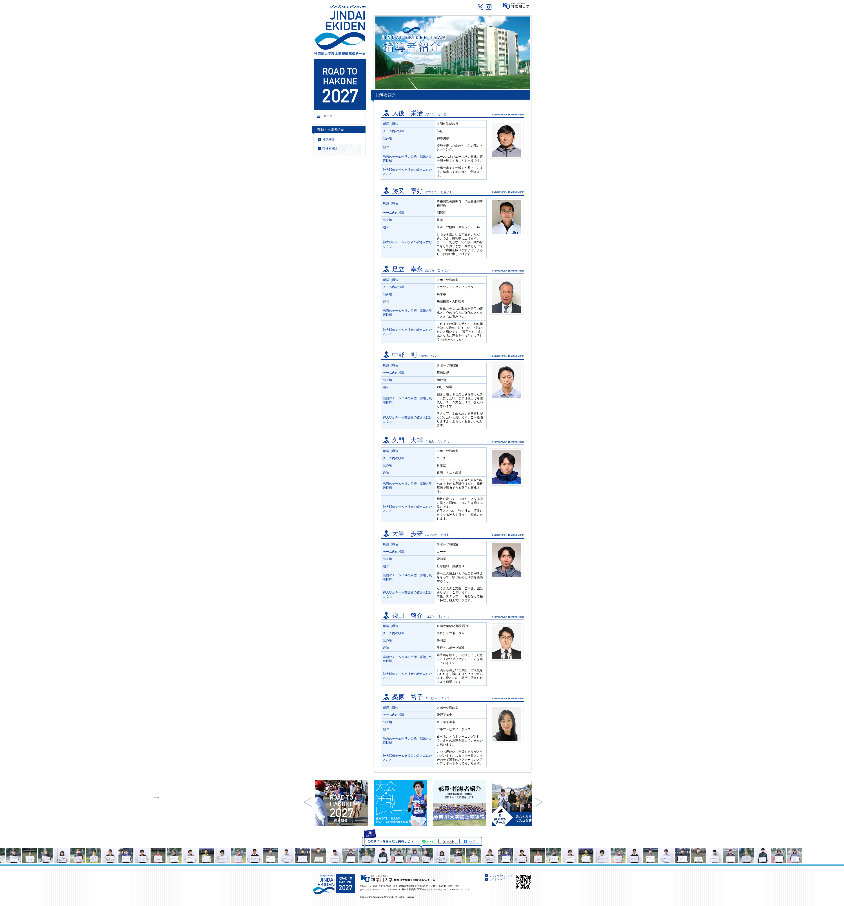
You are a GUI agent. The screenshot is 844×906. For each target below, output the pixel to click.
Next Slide (538, 802)
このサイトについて (501, 875)
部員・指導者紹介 (330, 129)
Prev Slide (308, 802)
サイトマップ (497, 879)
